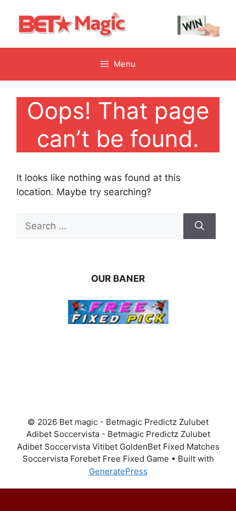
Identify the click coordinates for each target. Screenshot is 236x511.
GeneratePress (118, 471)
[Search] (199, 226)
